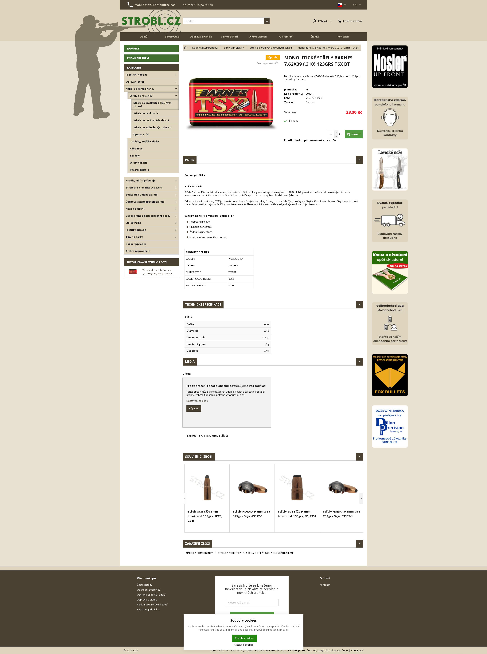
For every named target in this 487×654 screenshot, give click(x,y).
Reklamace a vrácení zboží (152, 604)
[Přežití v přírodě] (176, 229)
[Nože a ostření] (176, 208)
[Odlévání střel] (176, 81)
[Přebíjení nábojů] (176, 74)
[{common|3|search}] (267, 21)
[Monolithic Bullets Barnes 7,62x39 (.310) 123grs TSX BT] (231, 103)
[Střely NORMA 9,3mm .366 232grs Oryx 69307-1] (342, 487)
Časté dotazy (144, 584)
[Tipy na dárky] (176, 236)
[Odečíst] (336, 136)
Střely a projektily (229, 553)
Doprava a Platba (201, 36)
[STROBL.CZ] (151, 21)
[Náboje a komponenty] (176, 88)
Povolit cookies (244, 638)
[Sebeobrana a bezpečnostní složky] (176, 215)
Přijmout (194, 408)
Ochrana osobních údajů (151, 594)
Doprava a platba (147, 599)
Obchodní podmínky (148, 589)
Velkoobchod (229, 36)
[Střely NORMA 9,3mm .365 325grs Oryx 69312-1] (252, 487)
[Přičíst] (336, 132)
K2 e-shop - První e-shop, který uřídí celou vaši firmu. (318, 650)
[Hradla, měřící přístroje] (176, 180)
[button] (184, 498)
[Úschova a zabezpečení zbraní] (176, 201)
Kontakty (343, 36)
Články (315, 36)
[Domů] (186, 48)
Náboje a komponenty (199, 553)
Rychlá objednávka (148, 609)
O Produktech (258, 36)
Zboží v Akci (172, 36)
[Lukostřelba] (176, 222)
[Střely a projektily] (176, 95)
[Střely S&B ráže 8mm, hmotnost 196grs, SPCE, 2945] (207, 487)
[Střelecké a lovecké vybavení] (176, 187)
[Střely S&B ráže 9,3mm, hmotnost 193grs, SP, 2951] (297, 487)
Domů (143, 36)
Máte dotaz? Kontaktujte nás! (155, 5)
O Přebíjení (286, 36)
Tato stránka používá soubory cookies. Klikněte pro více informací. (248, 650)
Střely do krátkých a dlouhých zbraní (269, 553)
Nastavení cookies (197, 400)
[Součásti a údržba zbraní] (176, 194)
